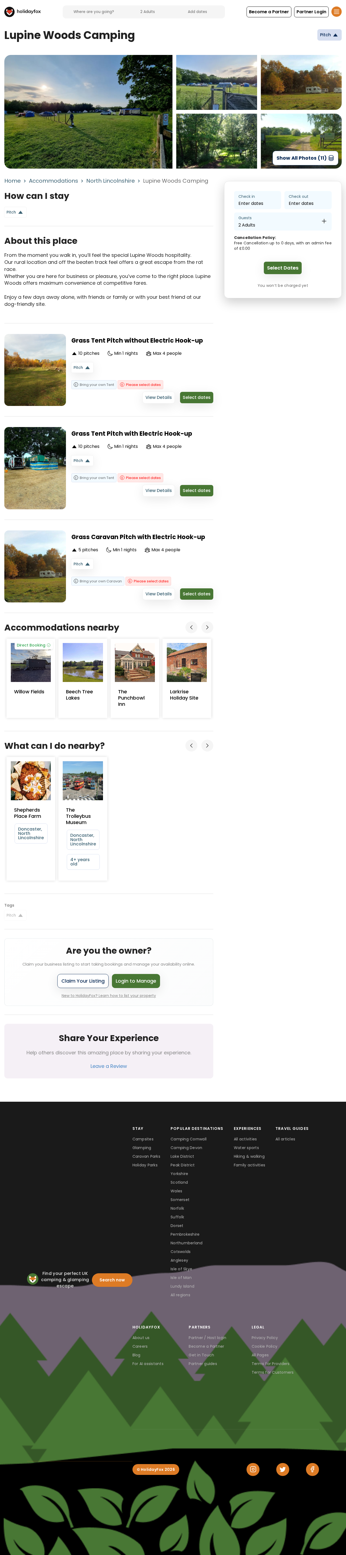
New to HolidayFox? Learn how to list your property (109, 995)
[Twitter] (282, 1469)
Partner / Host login (207, 1337)
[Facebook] (312, 1469)
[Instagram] (253, 1469)
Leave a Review (109, 1066)
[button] (269, 11)
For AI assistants (148, 1363)
